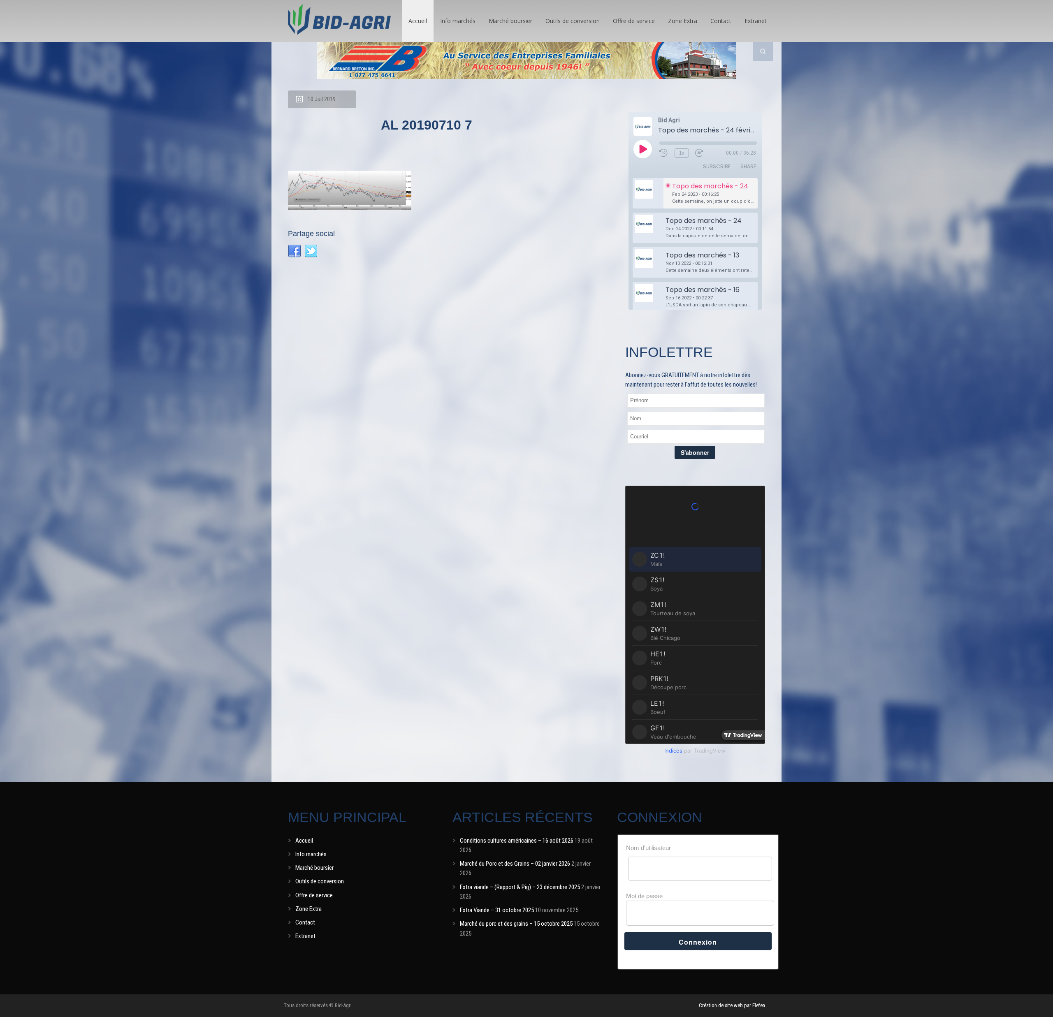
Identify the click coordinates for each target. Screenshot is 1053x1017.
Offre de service (634, 21)
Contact (720, 21)
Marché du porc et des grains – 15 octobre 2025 (516, 923)
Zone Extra (682, 21)
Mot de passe (644, 895)
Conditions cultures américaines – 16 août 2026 (516, 840)
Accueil (417, 21)
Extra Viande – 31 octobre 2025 (497, 910)
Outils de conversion (572, 21)
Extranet (756, 21)
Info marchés (457, 21)
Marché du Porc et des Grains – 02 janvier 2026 (515, 863)
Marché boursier (510, 21)
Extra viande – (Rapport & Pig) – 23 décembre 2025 (520, 887)
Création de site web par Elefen (732, 1005)
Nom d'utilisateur (648, 847)
